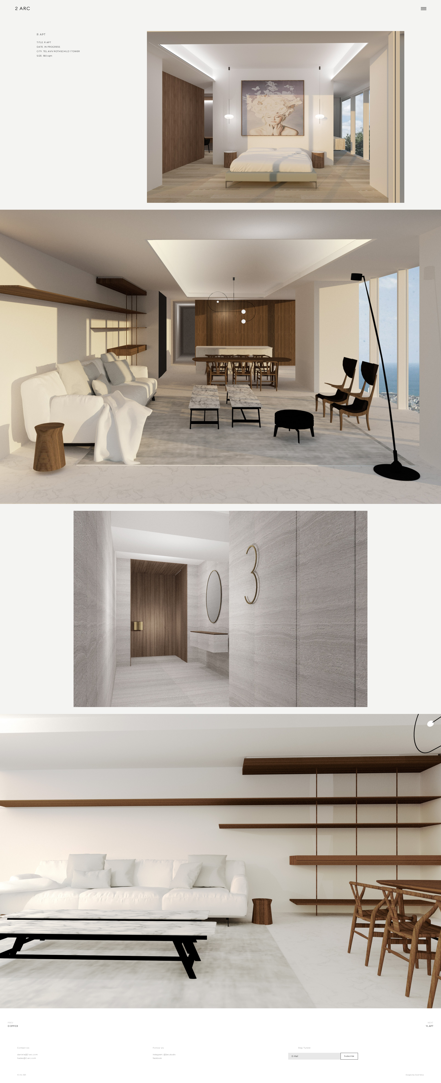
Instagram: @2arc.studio (164, 1054)
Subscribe (349, 1056)
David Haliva (419, 1075)
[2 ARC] (22, 9)
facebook (157, 1058)
